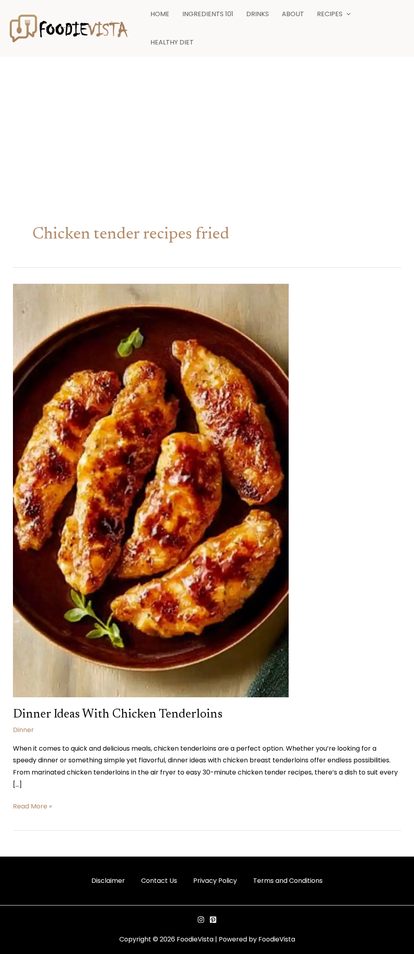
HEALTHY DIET (172, 42)
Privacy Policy (215, 880)
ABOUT (293, 14)
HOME (159, 14)
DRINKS (257, 14)
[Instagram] (201, 919)
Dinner (23, 729)
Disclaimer (108, 880)
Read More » (32, 805)
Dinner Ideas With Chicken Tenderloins (117, 715)
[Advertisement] (207, 117)
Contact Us (159, 880)
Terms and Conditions (288, 880)
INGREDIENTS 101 (207, 14)
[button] (346, 14)
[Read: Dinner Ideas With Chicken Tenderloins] (151, 490)
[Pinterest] (213, 919)
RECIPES (329, 14)
